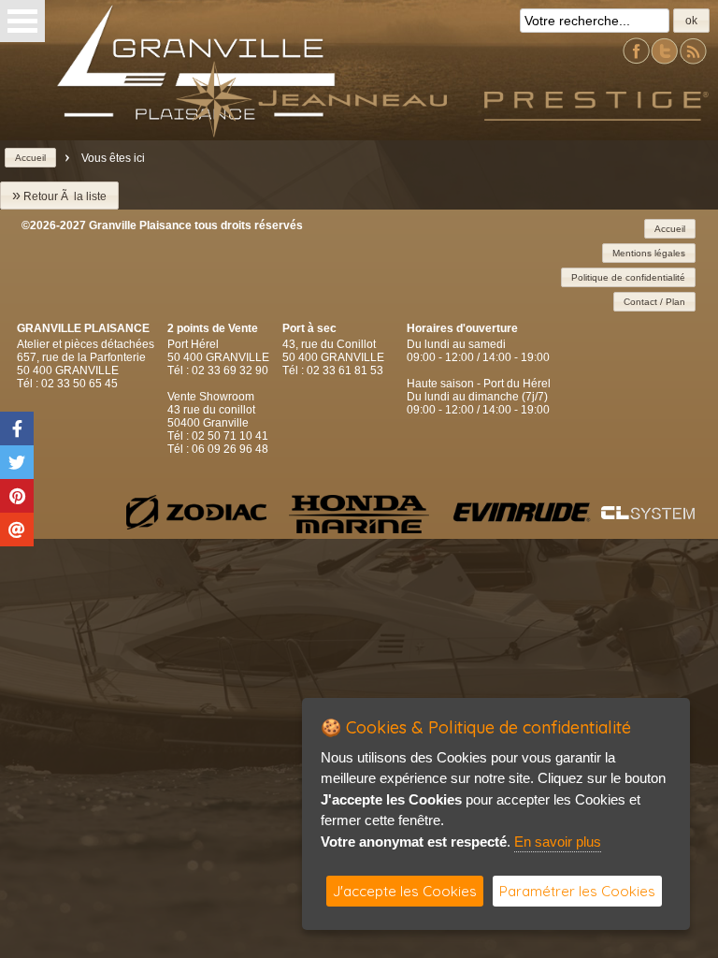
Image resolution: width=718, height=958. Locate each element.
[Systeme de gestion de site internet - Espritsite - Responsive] (648, 514)
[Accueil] (311, 132)
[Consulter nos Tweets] (665, 61)
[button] (691, 20)
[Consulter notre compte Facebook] (637, 61)
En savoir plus (557, 841)
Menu (22, 21)
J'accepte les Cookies (405, 891)
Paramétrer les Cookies (577, 891)
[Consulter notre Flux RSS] (693, 61)
